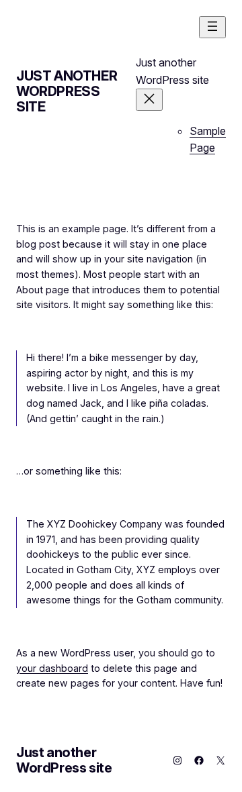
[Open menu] (212, 27)
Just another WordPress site (66, 91)
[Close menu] (149, 100)
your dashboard (52, 668)
